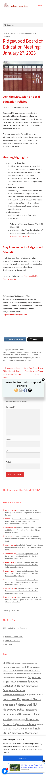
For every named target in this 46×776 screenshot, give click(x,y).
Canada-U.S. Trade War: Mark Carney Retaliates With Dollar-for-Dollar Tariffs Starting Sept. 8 (23, 538)
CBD (27, 667)
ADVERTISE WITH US (12, 641)
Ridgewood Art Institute (14, 681)
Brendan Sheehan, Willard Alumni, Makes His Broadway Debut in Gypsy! (12, 372)
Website (9, 462)
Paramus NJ (6, 677)
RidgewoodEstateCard (14, 694)
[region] (23, 756)
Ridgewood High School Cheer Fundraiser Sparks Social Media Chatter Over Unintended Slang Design (21, 556)
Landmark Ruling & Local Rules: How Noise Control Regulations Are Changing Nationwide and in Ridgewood (22, 521)
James (27, 33)
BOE (23, 667)
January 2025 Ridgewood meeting (19, 352)
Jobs (18, 673)
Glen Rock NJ (28, 671)
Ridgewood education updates (20, 358)
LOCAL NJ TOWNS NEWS (14, 637)
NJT (30, 673)
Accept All (23, 758)
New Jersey (24, 673)
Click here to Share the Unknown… (15, 628)
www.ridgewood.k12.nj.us (20, 236)
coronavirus (35, 667)
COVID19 (12, 670)
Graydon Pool (36, 671)
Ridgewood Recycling (18, 720)
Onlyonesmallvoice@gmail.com (15, 314)
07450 (10, 663)
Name (8, 439)
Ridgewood (34, 677)
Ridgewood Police (13, 709)
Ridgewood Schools (17, 349)
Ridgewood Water (22, 733)
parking (12, 678)
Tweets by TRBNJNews (11, 611)
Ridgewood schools (23, 360)
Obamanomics (36, 673)
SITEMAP (8, 645)
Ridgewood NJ (26, 704)
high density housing (9, 673)
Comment (10, 407)
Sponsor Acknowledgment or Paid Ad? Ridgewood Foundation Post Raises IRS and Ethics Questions (23, 530)
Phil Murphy (20, 677)
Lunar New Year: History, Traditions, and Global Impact (33, 371)
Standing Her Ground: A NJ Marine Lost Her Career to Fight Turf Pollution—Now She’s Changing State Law (23, 599)
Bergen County (20, 663)
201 (5, 663)
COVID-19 (5, 671)
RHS (26, 677)
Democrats (19, 671)
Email (8, 451)
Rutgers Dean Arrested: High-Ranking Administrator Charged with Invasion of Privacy (23, 512)
